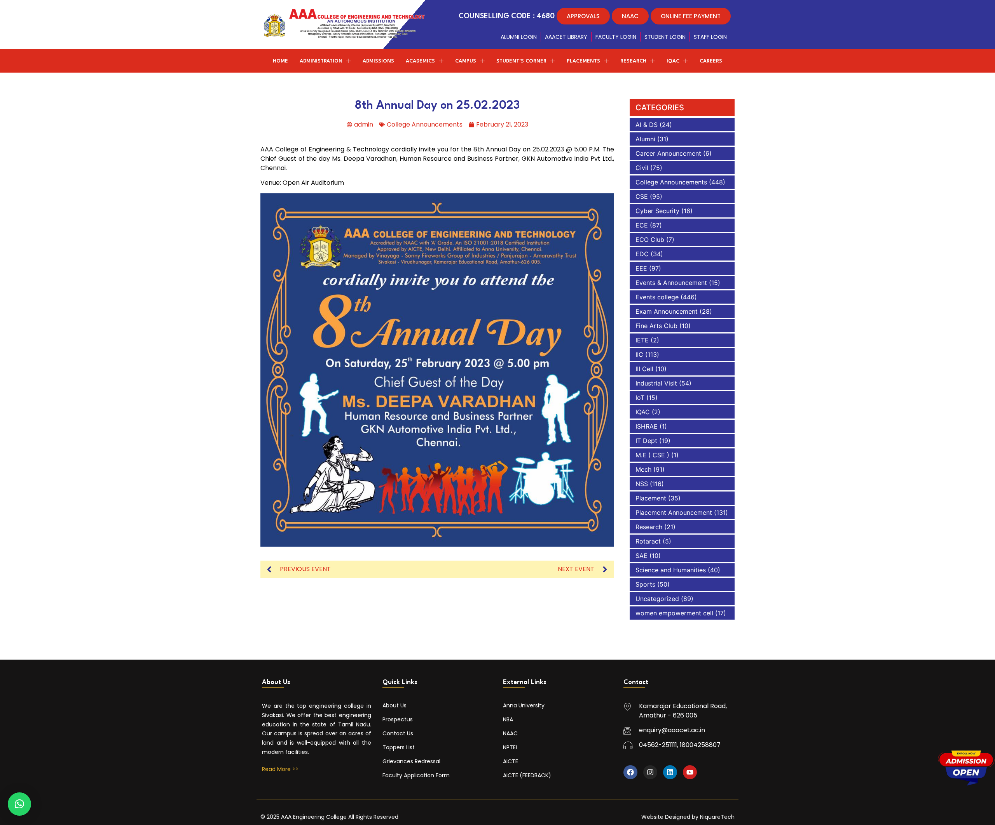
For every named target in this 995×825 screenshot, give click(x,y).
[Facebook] (630, 772)
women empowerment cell (674, 613)
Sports (645, 584)
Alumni (645, 139)
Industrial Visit (656, 383)
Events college (657, 297)
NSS (641, 484)
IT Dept (646, 441)
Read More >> (280, 769)
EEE (641, 268)
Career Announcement (668, 153)
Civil (641, 168)
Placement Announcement (673, 512)
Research (648, 527)
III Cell (644, 369)
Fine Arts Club (656, 326)
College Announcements (425, 124)
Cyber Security (657, 211)
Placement (650, 498)
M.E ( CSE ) (652, 455)
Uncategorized (657, 599)
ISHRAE (646, 426)
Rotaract (648, 541)
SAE (641, 555)
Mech (643, 469)
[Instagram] (650, 772)
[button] (19, 804)
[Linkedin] (670, 772)
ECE (641, 225)
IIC (639, 354)
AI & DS (646, 125)
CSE (641, 196)
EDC (642, 254)
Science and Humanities (670, 570)
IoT (639, 397)
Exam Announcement (666, 311)
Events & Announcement (671, 283)
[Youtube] (690, 772)
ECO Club (649, 239)
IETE (642, 340)
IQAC (642, 412)
